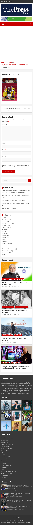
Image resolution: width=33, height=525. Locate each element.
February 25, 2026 (11, 509)
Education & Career (7, 223)
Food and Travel (6, 225)
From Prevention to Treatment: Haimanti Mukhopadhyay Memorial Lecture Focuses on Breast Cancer (19, 486)
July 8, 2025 (5, 342)
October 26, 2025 (6, 286)
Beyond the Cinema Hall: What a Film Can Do (13, 200)
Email (4, 150)
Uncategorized (6, 253)
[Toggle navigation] (3, 24)
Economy (4, 222)
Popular (4, 241)
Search (29, 180)
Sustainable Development (8, 249)
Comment (5, 124)
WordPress (28, 522)
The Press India (15, 286)
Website (4, 156)
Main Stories (5, 235)
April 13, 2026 (10, 496)
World (3, 254)
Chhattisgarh (5, 220)
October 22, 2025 (6, 314)
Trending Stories (6, 251)
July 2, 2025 (5, 370)
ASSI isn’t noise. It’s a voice (9, 208)
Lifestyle (4, 233)
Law (3, 231)
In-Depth (4, 229)
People (4, 239)
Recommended (6, 243)
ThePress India (20, 520)
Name (4, 143)
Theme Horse (10, 522)
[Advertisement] (16, 44)
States (4, 247)
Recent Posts (7, 482)
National (4, 237)
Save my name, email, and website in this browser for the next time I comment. (15, 166)
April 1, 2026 (10, 502)
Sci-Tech (4, 245)
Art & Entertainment (7, 218)
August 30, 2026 (11, 490)
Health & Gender (6, 227)
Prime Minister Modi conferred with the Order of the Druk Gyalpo (17, 109)
